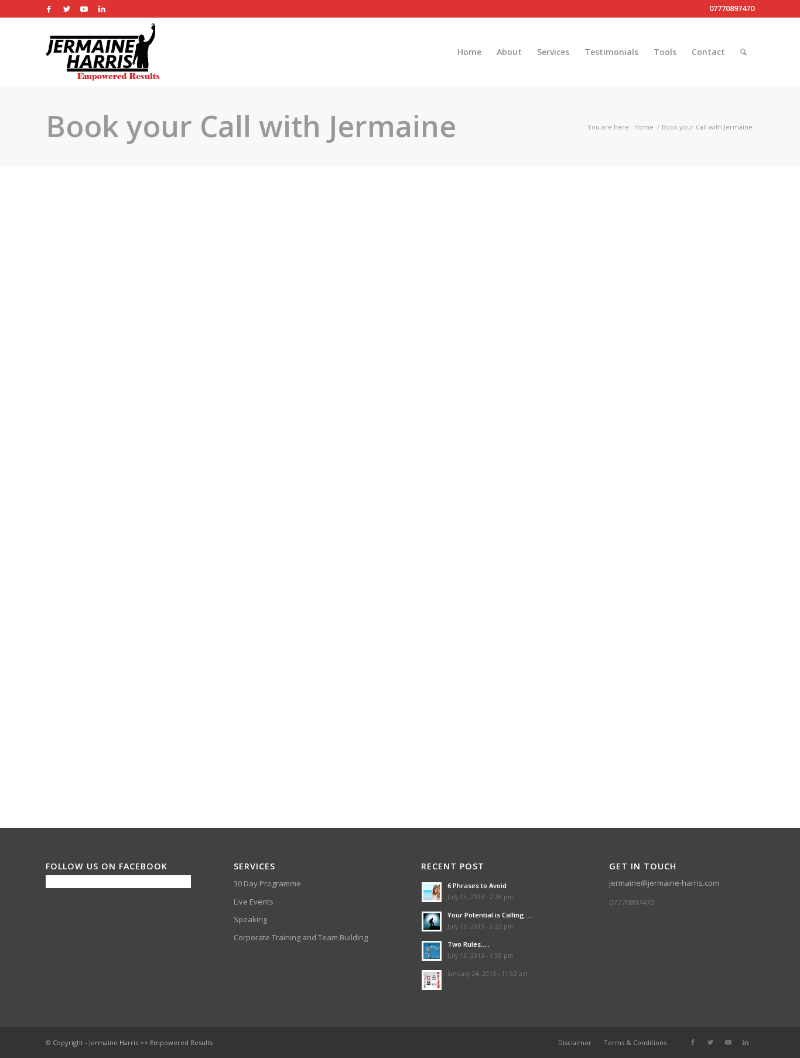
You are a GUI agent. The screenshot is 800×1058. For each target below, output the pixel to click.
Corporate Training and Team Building (301, 937)
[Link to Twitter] (66, 9)
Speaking (250, 919)
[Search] (743, 52)
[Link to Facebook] (48, 9)
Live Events (253, 901)
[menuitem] (469, 52)
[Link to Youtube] (84, 9)
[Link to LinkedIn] (102, 9)
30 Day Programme (267, 883)
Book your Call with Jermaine (251, 126)
